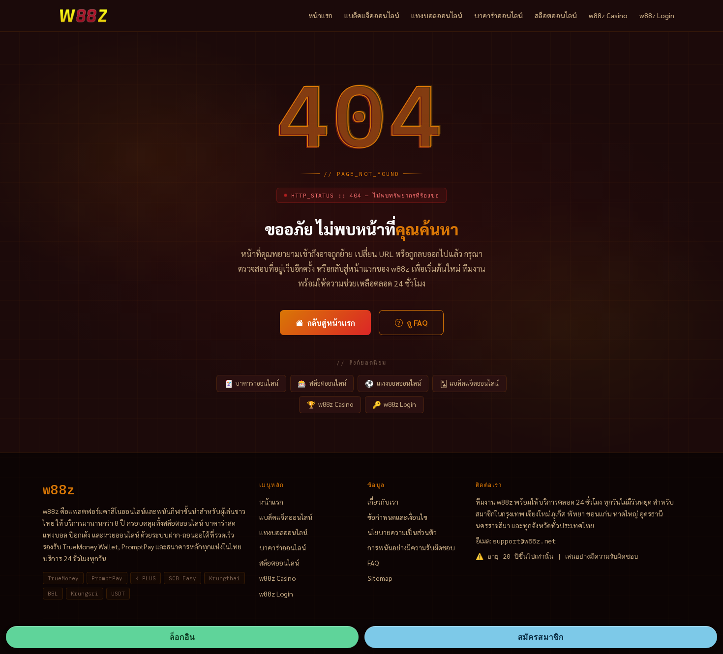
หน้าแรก (320, 15)
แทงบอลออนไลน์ (436, 15)
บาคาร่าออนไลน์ (498, 15)
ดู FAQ (417, 322)
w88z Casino (608, 15)
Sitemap (379, 577)
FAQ (373, 562)
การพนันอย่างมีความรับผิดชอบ (411, 547)
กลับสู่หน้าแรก (331, 322)
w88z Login (656, 15)
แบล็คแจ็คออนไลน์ (371, 15)
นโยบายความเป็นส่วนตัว (402, 532)
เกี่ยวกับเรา (382, 501)
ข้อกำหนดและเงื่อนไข (397, 516)
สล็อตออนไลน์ (556, 15)
